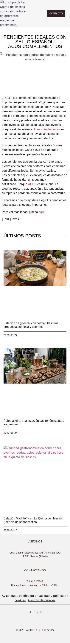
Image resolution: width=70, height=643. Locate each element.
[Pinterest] (49, 623)
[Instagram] (21, 623)
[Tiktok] (35, 623)
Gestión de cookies (41, 600)
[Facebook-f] (28, 623)
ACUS (32, 184)
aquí (41, 212)
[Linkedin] (42, 623)
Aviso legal (9, 596)
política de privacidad (34, 596)
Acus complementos (47, 129)
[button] (36, 13)
